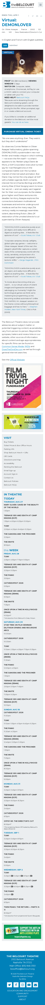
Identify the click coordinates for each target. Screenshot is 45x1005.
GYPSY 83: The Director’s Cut (19, 821)
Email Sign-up (10, 471)
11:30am (7, 660)
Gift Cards (8, 456)
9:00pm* (7, 615)
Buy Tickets (9, 442)
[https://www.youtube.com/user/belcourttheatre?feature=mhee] (29, 984)
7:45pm (20, 687)
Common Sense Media (13, 346)
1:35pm (7, 521)
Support (22, 996)
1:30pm (7, 511)
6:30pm (7, 597)
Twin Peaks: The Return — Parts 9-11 (22, 908)
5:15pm (13, 687)
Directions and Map (12, 460)
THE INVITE (9, 542)
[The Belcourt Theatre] (18, 4)
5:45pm (14, 790)
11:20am (7, 731)
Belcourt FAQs (23, 97)
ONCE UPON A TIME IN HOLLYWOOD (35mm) (20, 610)
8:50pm (7, 545)
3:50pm (7, 578)
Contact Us (8, 478)
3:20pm (7, 790)
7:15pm (20, 560)
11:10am (7, 649)
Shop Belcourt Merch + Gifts (16, 453)
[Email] (37, 16)
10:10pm (7, 705)
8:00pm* (7, 824)
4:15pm (20, 724)
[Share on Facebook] (28, 16)
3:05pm (15, 742)
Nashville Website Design (22, 976)
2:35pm (7, 560)
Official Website (17, 359)
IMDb (27, 346)
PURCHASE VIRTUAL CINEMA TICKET (22, 131)
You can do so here (20, 122)
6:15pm (7, 816)
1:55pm (13, 724)
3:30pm (7, 537)
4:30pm (15, 668)
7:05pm (7, 694)
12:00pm (7, 668)
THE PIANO (9, 575)
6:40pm (21, 529)
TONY (6, 526)
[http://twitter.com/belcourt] (9, 984)
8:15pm (20, 790)
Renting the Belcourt (13, 467)
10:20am (7, 641)
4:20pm (14, 529)
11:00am (7, 716)
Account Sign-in (11, 474)
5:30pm (21, 742)
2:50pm (7, 687)
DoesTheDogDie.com (12, 349)
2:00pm (7, 529)
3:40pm (7, 808)
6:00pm (14, 801)
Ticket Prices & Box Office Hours (18, 445)
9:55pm (27, 560)
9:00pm (27, 521)
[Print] (41, 16)
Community (22, 993)
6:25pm (20, 521)
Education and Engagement (22, 991)
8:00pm (7, 769)
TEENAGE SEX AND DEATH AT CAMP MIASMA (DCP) (20, 516)
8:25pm (21, 801)
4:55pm (13, 560)
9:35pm (14, 570)
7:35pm (7, 605)
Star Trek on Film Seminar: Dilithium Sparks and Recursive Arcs (20, 627)
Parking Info (9, 449)
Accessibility (9, 463)
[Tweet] (33, 16)
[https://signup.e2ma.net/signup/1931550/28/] (35, 984)
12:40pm (7, 742)
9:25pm (14, 694)
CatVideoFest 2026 (13, 583)
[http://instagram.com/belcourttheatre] (22, 984)
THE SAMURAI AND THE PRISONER (19, 534)
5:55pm (7, 586)
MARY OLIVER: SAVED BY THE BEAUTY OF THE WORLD (21, 506)
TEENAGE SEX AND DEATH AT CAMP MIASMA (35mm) (20, 592)
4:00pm (13, 521)
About (22, 999)
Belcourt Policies (11, 481)
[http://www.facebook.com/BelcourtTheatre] (16, 984)
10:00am (7, 634)
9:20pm (28, 529)
